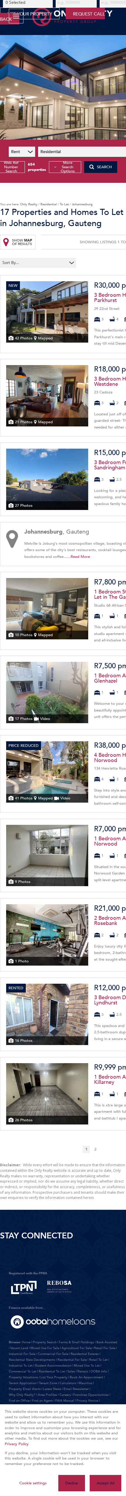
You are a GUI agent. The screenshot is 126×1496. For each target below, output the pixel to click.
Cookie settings (33, 1483)
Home (26, 1342)
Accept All (105, 1483)
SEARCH (104, 167)
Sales (71, 1371)
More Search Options (68, 167)
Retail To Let (98, 1360)
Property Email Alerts (25, 1389)
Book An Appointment (86, 1377)
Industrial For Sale (22, 1354)
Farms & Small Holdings (76, 1342)
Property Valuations (23, 1377)
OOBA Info (99, 1371)
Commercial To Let (22, 1371)
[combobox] (34, 263)
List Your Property (53, 1377)
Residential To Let (52, 1371)
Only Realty (29, 204)
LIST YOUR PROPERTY (29, 14)
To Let (64, 204)
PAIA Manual (64, 1400)
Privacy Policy (17, 1444)
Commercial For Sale (53, 1354)
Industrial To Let (21, 1365)
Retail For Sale (104, 1348)
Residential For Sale (72, 1360)
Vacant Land (19, 1348)
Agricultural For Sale (77, 1348)
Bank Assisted (106, 1342)
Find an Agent (42, 1400)
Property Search (45, 1342)
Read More (80, 556)
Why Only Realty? (22, 1395)
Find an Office (19, 1400)
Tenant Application (23, 1383)
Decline (71, 1483)
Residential (48, 204)
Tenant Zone (48, 1383)
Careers (65, 1395)
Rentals (82, 1371)
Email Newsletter (76, 1389)
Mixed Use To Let (87, 1365)
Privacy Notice (87, 1400)
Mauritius (85, 1383)
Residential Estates (85, 1354)
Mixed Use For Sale (44, 1348)
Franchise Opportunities (91, 1395)
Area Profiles (47, 1395)
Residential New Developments (32, 1360)
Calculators (67, 1383)
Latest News (52, 1389)
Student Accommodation (53, 1365)
